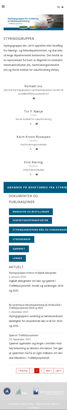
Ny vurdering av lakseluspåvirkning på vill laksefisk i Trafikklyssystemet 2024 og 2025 (36, 317)
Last (57, 370)
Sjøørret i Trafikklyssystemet (36, 348)
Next (48, 370)
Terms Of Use (43, 404)
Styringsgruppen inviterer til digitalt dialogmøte (36, 286)
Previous (24, 370)
